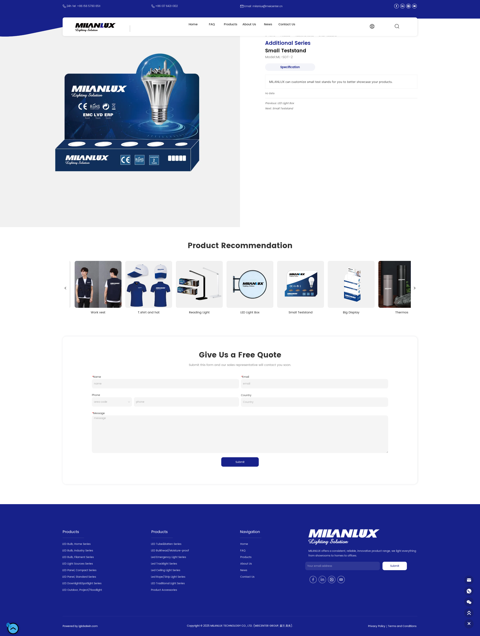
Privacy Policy (376, 626)
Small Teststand (282, 108)
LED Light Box (286, 103)
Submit (240, 462)
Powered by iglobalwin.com (80, 626)
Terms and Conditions (402, 626)
